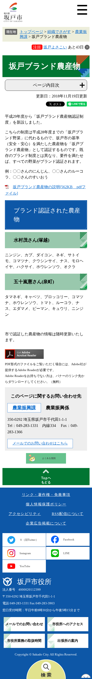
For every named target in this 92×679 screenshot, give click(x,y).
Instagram (25, 553)
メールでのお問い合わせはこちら (40, 443)
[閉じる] (87, 47)
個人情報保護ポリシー (46, 504)
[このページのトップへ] (46, 476)
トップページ (31, 32)
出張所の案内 (67, 641)
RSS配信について (68, 514)
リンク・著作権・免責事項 (46, 495)
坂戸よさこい (55, 47)
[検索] (46, 669)
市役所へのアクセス (67, 624)
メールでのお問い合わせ (24, 624)
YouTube (25, 566)
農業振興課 (24, 407)
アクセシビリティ (25, 514)
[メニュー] (82, 10)
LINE (66, 553)
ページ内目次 (46, 85)
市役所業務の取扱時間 (24, 641)
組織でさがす (59, 32)
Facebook (68, 539)
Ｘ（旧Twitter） (29, 539)
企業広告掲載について (46, 523)
